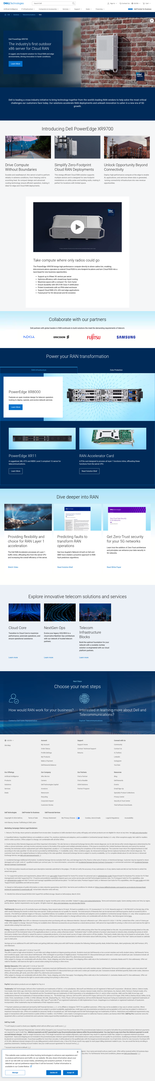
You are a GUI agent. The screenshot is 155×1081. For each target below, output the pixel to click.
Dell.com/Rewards (130, 1053)
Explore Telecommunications (90, 721)
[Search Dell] (73, 3)
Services (7, 789)
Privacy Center (119, 797)
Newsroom (45, 793)
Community (118, 744)
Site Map (8, 745)
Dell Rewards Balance (48, 765)
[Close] (77, 1051)
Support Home (83, 744)
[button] (113, 3)
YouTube (117, 765)
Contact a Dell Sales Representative (23, 721)
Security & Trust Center (122, 801)
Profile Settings (46, 753)
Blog (115, 776)
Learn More (15, 64)
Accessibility (129, 818)
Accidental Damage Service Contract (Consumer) (96, 862)
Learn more (13, 657)
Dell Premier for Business (142, 9)
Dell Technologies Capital (49, 784)
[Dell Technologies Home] (14, 3)
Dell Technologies (11, 812)
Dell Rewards (118, 780)
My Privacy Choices (68, 818)
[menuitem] (28, 9)
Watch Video (13, 567)
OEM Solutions (83, 784)
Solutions (8, 784)
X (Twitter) (118, 753)
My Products (45, 757)
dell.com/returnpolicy (139, 833)
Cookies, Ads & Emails (92, 818)
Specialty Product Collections (124, 793)
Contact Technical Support (87, 749)
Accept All (70, 1073)
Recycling (44, 797)
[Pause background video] (152, 21)
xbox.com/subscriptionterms (90, 901)
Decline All (53, 1073)
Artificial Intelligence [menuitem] (11, 9)
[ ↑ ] (39, 855)
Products (8, 780)
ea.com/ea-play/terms (77, 903)
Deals (6, 793)
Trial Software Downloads (123, 805)
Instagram (117, 761)
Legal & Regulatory (112, 818)
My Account (45, 744)
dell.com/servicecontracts (29, 855)
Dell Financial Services (52, 812)
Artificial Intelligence (12, 776)
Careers (44, 780)
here (130, 916)
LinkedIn (117, 757)
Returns (80, 753)
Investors (44, 789)
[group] (28, 539)
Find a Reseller (83, 780)
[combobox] (54, 3)
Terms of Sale (33, 818)
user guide (53, 876)
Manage (15, 1073)
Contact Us (118, 749)
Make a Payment (47, 761)
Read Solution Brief (89, 471)
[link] (124, 3)
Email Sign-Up (119, 789)
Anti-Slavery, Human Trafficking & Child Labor (20, 822)
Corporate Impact (47, 801)
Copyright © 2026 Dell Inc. (14, 818)
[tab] (39, 370)
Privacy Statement (49, 818)
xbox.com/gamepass (61, 903)
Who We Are (45, 776)
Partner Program (83, 789)
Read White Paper (114, 567)
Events (116, 784)
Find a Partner (82, 776)
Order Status (45, 749)
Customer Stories (47, 805)
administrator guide (105, 876)
